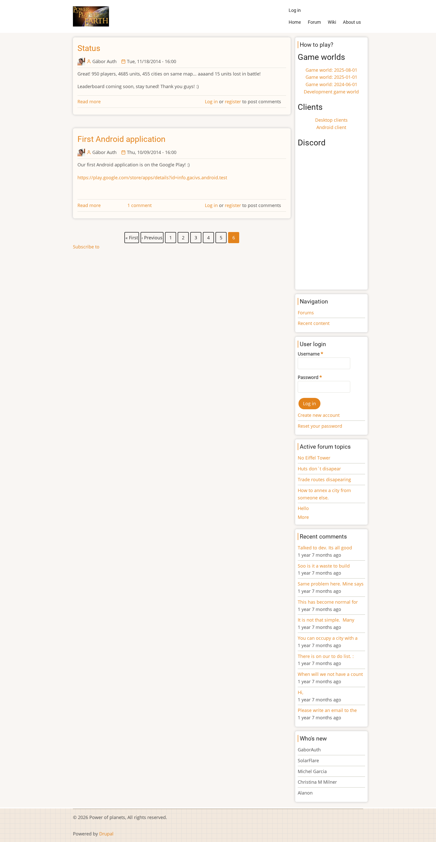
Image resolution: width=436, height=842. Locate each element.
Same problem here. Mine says (331, 584)
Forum (314, 22)
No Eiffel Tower (314, 458)
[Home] (91, 16)
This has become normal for (328, 602)
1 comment (139, 205)
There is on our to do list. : (326, 656)
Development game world (331, 92)
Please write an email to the (327, 710)
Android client (331, 127)
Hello (303, 508)
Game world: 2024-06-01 (331, 84)
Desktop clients (331, 120)
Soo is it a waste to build (324, 566)
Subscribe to (86, 247)
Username (309, 354)
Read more (89, 101)
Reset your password (320, 426)
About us (352, 22)
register (233, 101)
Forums (306, 313)
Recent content (314, 323)
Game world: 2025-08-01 (331, 70)
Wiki (332, 22)
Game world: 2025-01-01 (331, 77)
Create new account (319, 415)
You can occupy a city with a (328, 638)
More (303, 517)
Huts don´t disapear (319, 469)
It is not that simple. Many (326, 620)
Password (308, 377)
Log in (295, 10)
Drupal (106, 834)
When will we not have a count (330, 674)
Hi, (300, 692)
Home (295, 22)
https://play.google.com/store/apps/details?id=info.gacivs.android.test (152, 177)
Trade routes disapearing (324, 479)
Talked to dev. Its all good (325, 548)
